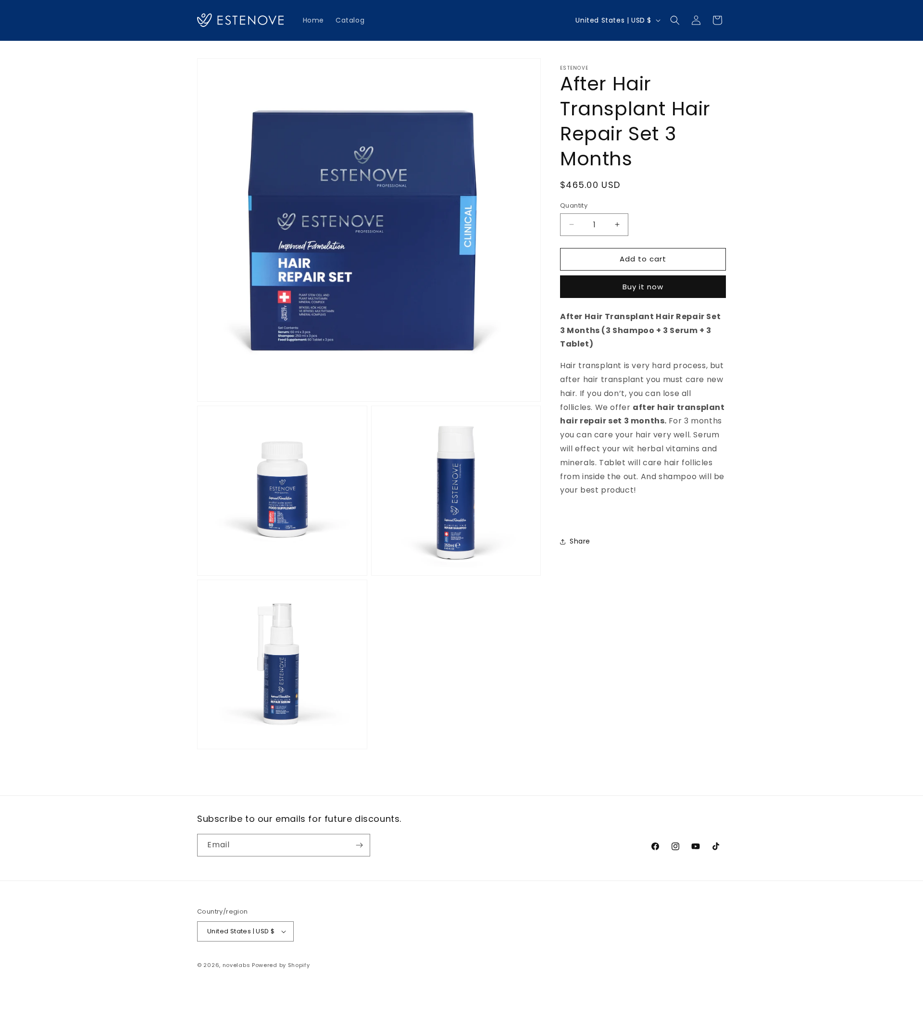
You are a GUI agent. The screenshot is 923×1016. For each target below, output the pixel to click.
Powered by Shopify (281, 965)
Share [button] (580, 541)
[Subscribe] (359, 845)
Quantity (573, 205)
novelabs (236, 965)
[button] (675, 20)
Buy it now (643, 287)
